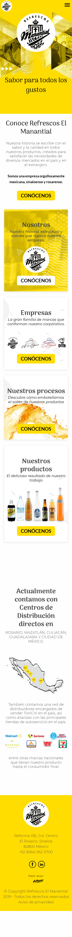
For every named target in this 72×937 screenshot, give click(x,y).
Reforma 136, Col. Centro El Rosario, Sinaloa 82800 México (36, 841)
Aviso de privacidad (36, 902)
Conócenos (36, 195)
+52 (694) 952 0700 (36, 852)
